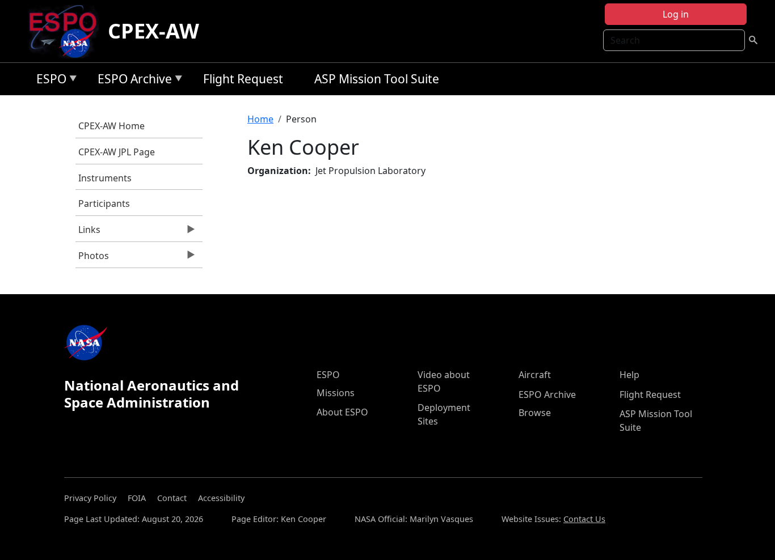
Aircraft (535, 374)
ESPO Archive (132, 81)
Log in (676, 14)
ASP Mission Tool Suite (376, 79)
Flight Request (243, 79)
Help (629, 374)
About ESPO (342, 412)
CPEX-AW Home (111, 126)
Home (260, 119)
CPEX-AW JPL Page (116, 152)
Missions (336, 393)
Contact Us (584, 519)
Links (87, 232)
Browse (535, 412)
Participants (104, 203)
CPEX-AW (153, 31)
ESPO (48, 81)
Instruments (105, 178)
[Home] (67, 31)
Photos (92, 258)
